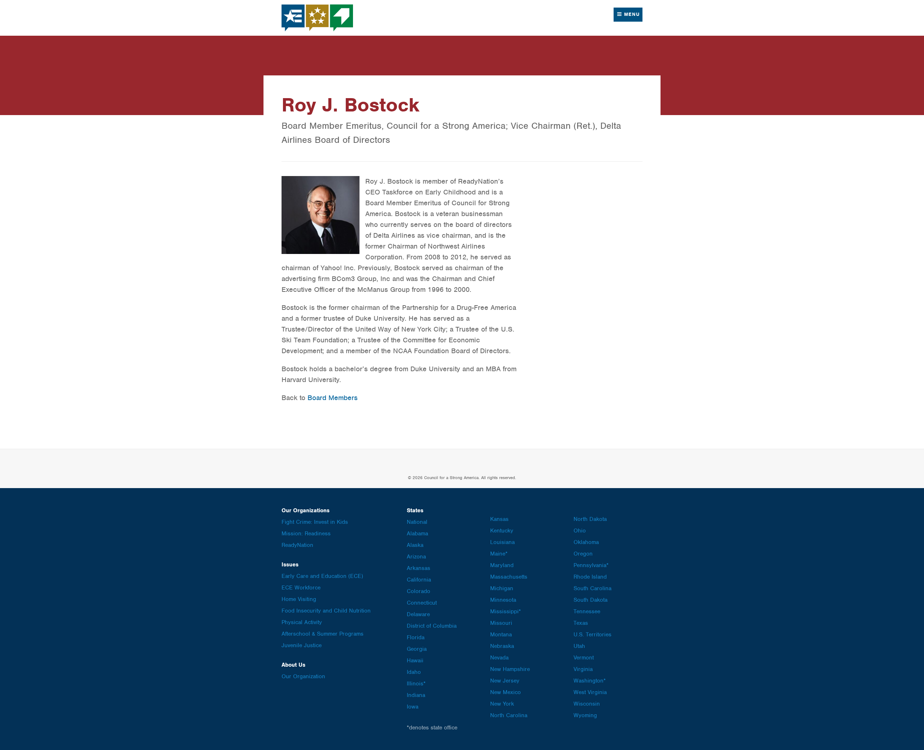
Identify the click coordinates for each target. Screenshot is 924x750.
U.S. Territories (592, 634)
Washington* (590, 680)
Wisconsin (587, 703)
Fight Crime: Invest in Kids (315, 522)
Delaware (418, 614)
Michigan (501, 588)
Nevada (499, 657)
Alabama (417, 533)
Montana (501, 634)
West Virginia (590, 692)
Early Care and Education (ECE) (322, 576)
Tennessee (587, 611)
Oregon (583, 553)
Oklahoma (586, 542)
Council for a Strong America (318, 17)
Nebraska (502, 646)
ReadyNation (297, 545)
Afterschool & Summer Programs (322, 633)
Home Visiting (299, 599)
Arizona (416, 556)
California (419, 579)
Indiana (416, 695)
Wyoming (585, 715)
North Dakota (590, 519)
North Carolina (508, 715)
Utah (579, 646)
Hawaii (415, 660)
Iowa (412, 706)
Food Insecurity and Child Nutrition (326, 610)
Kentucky (501, 530)
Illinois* (416, 683)
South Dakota (590, 600)
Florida (415, 637)
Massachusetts (508, 576)
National (417, 522)
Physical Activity (302, 622)
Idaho (414, 672)
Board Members (333, 397)
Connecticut (422, 602)
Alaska (415, 545)
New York (502, 703)
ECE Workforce (301, 587)
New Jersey (504, 680)
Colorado (418, 591)
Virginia (583, 669)
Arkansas (418, 568)
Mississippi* (505, 611)
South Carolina (592, 588)
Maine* (498, 553)
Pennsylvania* (591, 565)
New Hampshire (510, 669)
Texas (581, 623)
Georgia (417, 649)
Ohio (580, 530)
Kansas (499, 519)
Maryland (502, 565)
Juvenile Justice (302, 645)
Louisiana (502, 542)
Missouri (501, 623)
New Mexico (505, 692)
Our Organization (303, 676)
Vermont (584, 657)
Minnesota (503, 600)
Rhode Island (590, 576)
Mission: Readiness (306, 533)
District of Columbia (432, 626)
